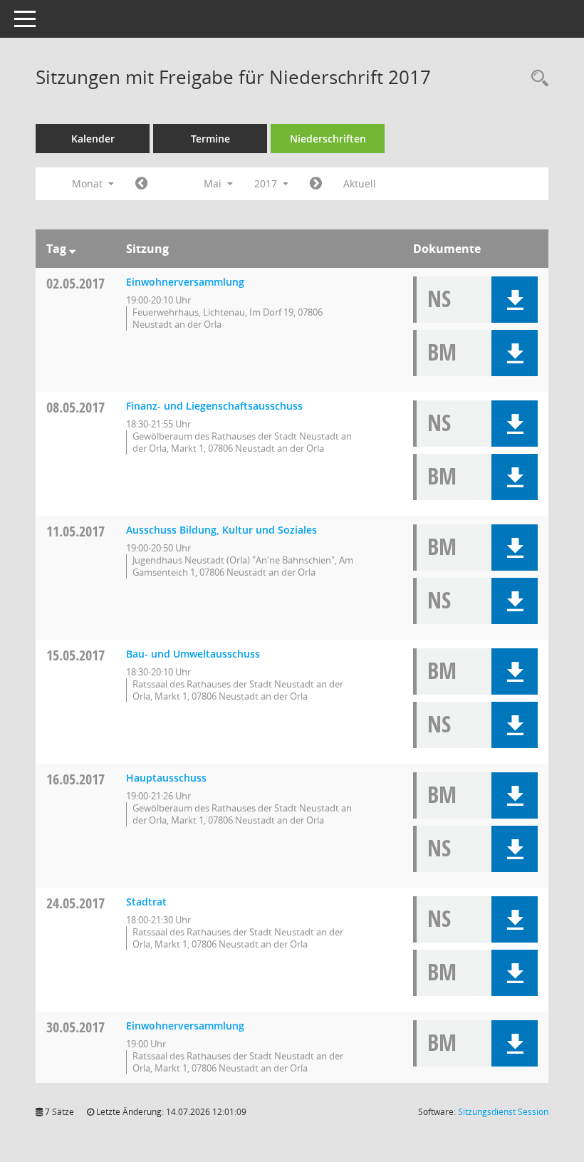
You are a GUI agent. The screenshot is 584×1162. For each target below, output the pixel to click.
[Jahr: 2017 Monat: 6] (316, 184)
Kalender (93, 138)
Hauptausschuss (166, 777)
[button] (514, 299)
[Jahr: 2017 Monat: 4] (141, 184)
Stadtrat (146, 901)
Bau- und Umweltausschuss (193, 653)
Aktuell (359, 183)
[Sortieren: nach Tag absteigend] (72, 248)
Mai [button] (214, 183)
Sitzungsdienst (503, 1112)
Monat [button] (88, 183)
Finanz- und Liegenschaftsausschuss (214, 406)
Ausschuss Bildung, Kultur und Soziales (221, 529)
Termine (210, 138)
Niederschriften (328, 138)
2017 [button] (267, 183)
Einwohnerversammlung (185, 282)
